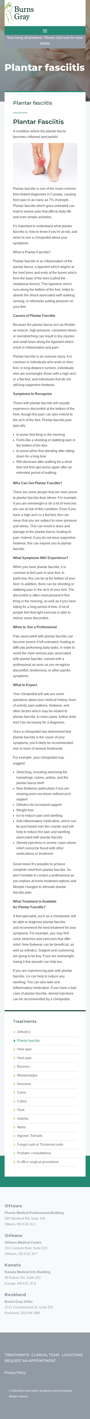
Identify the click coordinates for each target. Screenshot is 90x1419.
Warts (21, 1127)
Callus (22, 1101)
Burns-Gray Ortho (28, 1390)
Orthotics (23, 1032)
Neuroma (24, 1084)
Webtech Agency (18, 1396)
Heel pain (24, 1058)
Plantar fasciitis (28, 1040)
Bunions (23, 1066)
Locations (72, 1355)
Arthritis (22, 1118)
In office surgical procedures (38, 1162)
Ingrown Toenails (29, 1135)
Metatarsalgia (27, 1075)
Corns (21, 1092)
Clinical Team (45, 1355)
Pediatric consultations (34, 1153)
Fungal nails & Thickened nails (40, 1144)
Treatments (17, 1355)
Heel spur (24, 1049)
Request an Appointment (30, 1361)
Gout (20, 1110)
